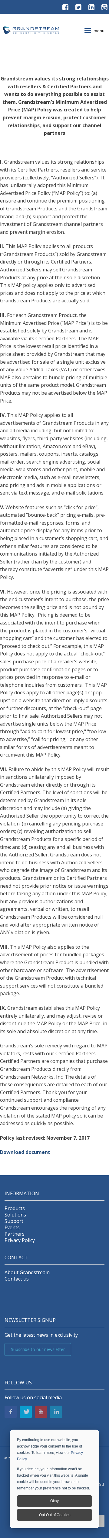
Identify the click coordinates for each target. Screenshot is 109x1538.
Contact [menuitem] (16, 1257)
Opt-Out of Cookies (54, 1515)
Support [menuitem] (14, 1221)
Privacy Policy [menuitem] (20, 1240)
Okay (54, 1501)
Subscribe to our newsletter (38, 1349)
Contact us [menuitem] (17, 1279)
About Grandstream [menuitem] (27, 1272)
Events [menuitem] (12, 1227)
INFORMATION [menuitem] (22, 1193)
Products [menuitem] (15, 1208)
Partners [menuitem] (15, 1234)
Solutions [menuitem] (15, 1215)
